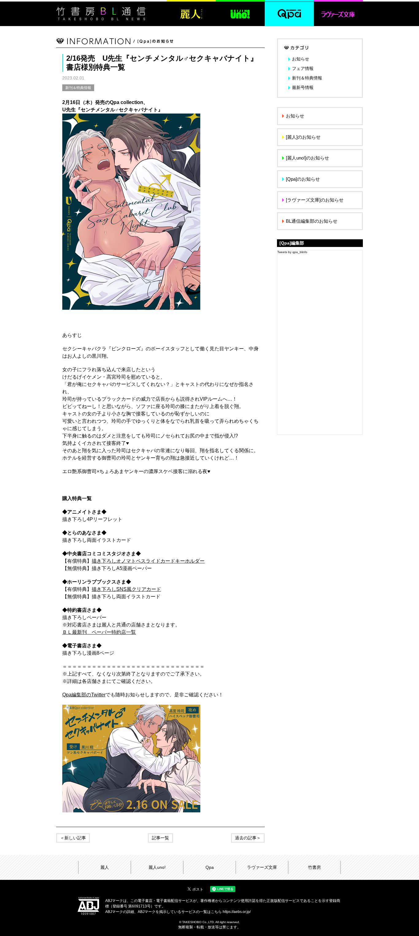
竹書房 (314, 867)
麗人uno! (157, 867)
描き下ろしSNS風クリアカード (126, 589)
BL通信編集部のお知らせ (311, 221)
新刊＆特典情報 (78, 88)
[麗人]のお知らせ (303, 137)
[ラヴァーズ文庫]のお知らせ (315, 199)
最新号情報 (302, 87)
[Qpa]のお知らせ (303, 179)
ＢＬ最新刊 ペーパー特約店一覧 (99, 632)
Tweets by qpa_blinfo (292, 252)
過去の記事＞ (248, 837)
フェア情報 (302, 68)
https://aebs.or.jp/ (237, 912)
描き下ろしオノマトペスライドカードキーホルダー (148, 561)
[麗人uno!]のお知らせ (307, 157)
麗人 (104, 867)
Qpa (210, 867)
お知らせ (300, 58)
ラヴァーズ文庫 (262, 867)
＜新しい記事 (73, 837)
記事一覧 (160, 837)
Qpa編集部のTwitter (84, 694)
